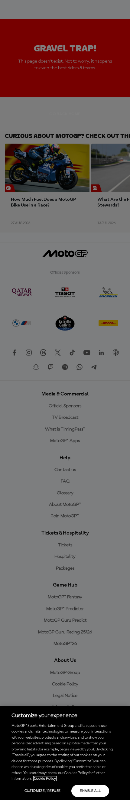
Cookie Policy (45, 779)
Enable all (90, 791)
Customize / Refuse (42, 791)
